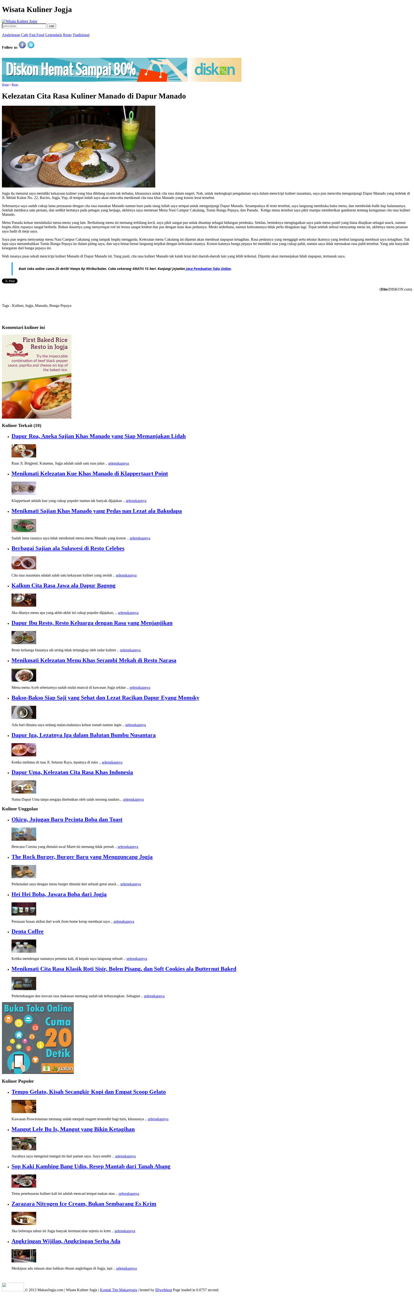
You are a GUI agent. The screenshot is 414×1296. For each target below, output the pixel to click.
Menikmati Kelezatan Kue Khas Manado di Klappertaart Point (90, 473)
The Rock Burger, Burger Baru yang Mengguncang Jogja (82, 857)
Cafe (24, 35)
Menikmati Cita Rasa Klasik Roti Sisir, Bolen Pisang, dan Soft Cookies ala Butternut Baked (124, 969)
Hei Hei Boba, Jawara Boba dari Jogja (59, 894)
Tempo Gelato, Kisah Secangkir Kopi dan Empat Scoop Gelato (89, 1092)
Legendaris (53, 35)
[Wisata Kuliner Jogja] (13, 1290)
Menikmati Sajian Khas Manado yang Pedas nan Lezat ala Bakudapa (97, 511)
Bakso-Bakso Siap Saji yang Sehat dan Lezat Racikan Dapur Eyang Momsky (105, 698)
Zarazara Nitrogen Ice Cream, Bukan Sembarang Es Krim (84, 1204)
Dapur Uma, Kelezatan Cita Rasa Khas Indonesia (72, 772)
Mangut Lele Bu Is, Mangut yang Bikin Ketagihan (73, 1129)
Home (5, 84)
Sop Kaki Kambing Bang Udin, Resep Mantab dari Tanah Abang (91, 1166)
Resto (67, 35)
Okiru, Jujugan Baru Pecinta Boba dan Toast (67, 819)
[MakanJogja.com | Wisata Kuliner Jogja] (19, 21)
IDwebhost (163, 1290)
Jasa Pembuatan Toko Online (208, 268)
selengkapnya (118, 463)
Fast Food (36, 35)
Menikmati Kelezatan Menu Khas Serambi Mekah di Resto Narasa (94, 660)
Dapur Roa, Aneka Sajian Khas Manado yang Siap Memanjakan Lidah (99, 436)
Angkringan (11, 35)
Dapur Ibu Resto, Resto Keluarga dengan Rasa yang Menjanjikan (92, 623)
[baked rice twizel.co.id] (36, 417)
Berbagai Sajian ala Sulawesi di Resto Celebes (68, 548)
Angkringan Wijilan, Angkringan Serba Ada (66, 1241)
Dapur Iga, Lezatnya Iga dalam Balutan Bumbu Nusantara (84, 735)
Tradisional (81, 35)
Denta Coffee (28, 931)
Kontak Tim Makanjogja (118, 1290)
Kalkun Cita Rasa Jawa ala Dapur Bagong (63, 585)
